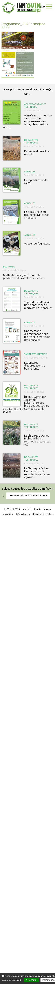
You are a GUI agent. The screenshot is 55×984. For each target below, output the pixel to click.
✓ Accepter (31, 980)
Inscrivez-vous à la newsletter (28, 495)
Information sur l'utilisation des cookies (34, 514)
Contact (27, 509)
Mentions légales (42, 509)
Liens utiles (7, 514)
